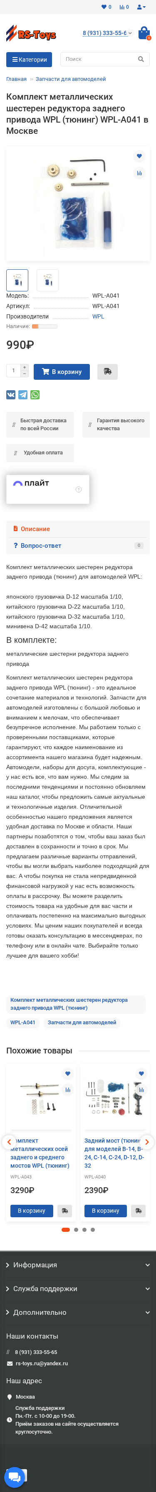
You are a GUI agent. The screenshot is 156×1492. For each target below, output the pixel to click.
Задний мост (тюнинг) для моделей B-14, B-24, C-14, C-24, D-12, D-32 (114, 1153)
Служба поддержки (45, 1288)
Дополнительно (40, 1312)
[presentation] (9, 1142)
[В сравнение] (139, 173)
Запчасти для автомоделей (71, 79)
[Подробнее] (79, 489)
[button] (66, 1230)
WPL (98, 316)
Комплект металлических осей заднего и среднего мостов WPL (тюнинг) (39, 1153)
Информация (35, 1265)
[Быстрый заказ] (107, 372)
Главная (16, 79)
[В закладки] (139, 156)
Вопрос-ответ (80, 545)
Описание (35, 529)
